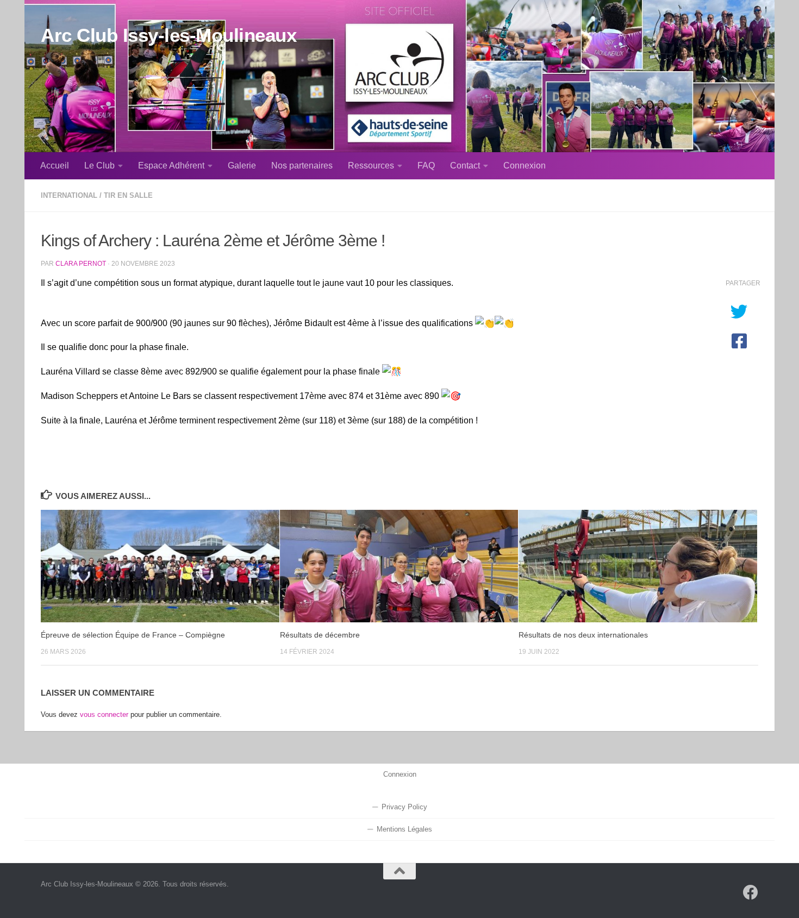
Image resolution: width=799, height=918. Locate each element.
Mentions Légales (404, 829)
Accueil (54, 165)
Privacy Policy (404, 807)
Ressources (371, 165)
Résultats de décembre (320, 634)
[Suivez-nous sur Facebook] (750, 892)
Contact (465, 165)
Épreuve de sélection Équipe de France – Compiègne (133, 634)
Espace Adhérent (171, 165)
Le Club (99, 165)
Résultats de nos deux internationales (583, 634)
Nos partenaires (302, 165)
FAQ (426, 165)
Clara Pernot (80, 263)
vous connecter (104, 714)
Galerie (242, 165)
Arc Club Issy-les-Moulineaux (168, 35)
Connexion (524, 165)
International (69, 195)
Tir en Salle (128, 195)
